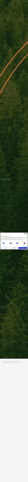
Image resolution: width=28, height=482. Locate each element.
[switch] (11, 243)
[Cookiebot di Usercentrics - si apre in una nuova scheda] (24, 233)
